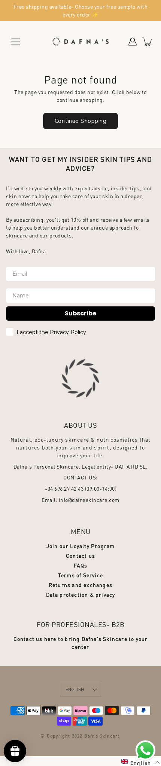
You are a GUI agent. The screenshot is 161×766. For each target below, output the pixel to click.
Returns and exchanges (80, 584)
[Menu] (15, 42)
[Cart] (148, 42)
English (75, 690)
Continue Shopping (81, 121)
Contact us (80, 555)
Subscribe (80, 313)
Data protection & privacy (80, 594)
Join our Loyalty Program (80, 545)
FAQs (81, 565)
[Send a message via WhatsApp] (145, 750)
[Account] (133, 42)
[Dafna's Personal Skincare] (80, 41)
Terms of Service (80, 575)
